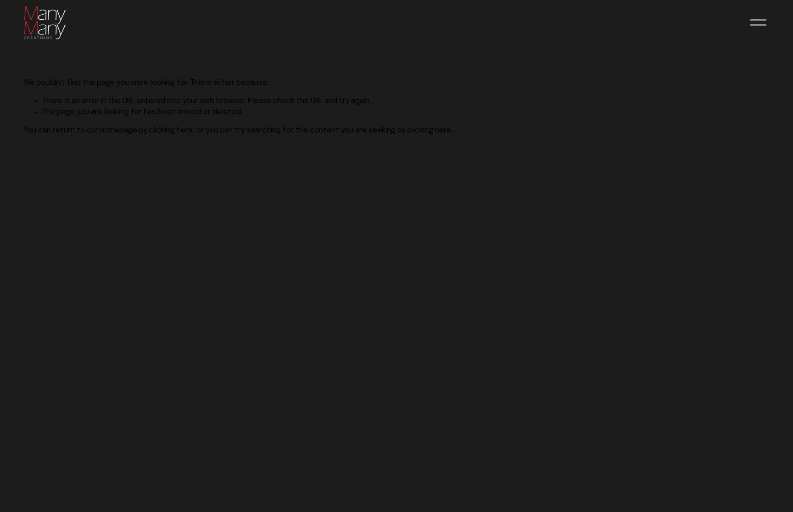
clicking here (171, 130)
